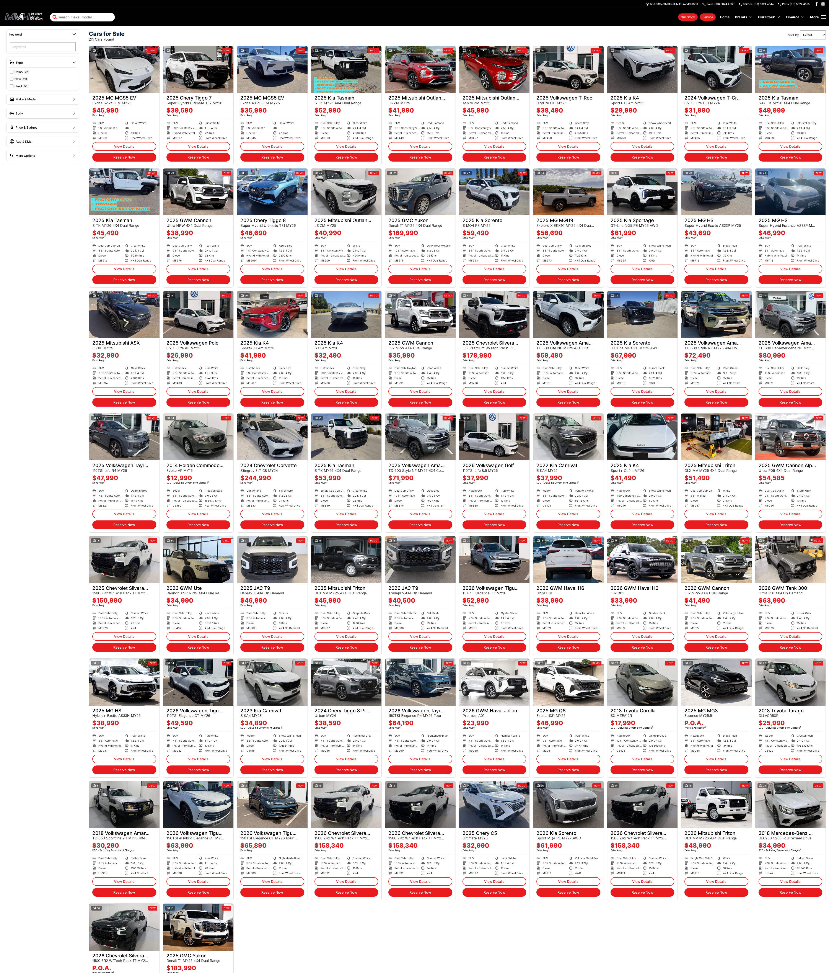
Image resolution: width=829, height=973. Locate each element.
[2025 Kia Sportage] (642, 191)
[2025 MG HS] (716, 191)
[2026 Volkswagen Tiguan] (494, 559)
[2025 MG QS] (568, 682)
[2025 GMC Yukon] (420, 191)
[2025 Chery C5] (494, 804)
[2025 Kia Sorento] (494, 191)
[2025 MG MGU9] (568, 191)
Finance (793, 17)
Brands (741, 17)
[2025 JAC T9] (272, 559)
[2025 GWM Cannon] (198, 191)
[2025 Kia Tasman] (346, 69)
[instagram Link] (823, 4)
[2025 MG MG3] (716, 682)
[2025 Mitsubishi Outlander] (420, 69)
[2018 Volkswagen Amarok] (124, 804)
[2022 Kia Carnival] (568, 437)
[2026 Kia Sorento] (568, 804)
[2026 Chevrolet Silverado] (346, 804)
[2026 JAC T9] (420, 559)
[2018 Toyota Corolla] (642, 682)
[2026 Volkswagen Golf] (494, 437)
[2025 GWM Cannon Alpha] (790, 437)
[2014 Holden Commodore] (198, 437)
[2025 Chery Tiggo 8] (272, 191)
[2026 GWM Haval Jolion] (494, 682)
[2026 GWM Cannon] (716, 559)
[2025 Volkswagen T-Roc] (568, 69)
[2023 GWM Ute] (198, 559)
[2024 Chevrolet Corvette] (272, 437)
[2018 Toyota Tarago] (790, 682)
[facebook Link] (816, 4)
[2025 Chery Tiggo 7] (198, 69)
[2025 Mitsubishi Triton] (716, 437)
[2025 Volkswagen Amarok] (568, 314)
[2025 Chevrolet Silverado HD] (494, 314)
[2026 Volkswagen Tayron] (420, 682)
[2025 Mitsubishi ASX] (124, 314)
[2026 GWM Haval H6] (568, 559)
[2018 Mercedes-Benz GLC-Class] (790, 804)
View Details (124, 146)
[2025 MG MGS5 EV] (124, 69)
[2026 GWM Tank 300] (790, 559)
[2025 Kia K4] (642, 69)
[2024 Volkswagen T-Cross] (716, 69)
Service (707, 17)
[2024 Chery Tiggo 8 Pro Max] (346, 682)
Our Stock (688, 17)
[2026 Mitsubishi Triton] (716, 804)
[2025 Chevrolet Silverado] (124, 559)
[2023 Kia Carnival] (272, 682)
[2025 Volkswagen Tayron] (124, 437)
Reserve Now (124, 157)
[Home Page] (24, 17)
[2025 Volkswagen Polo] (198, 314)
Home (725, 17)
